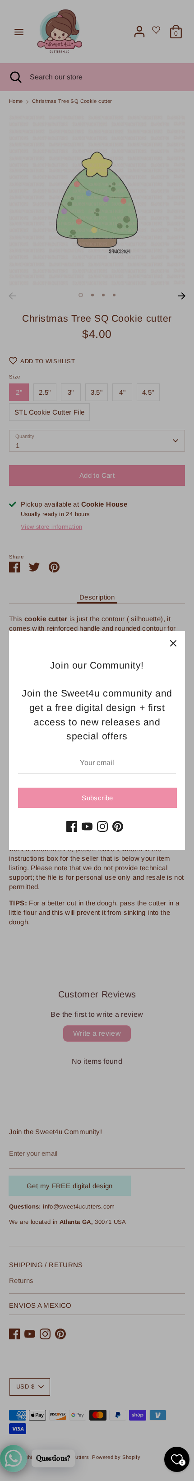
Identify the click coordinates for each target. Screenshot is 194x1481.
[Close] (173, 643)
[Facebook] (71, 826)
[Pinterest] (117, 826)
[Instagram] (102, 826)
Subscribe (97, 798)
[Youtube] (87, 826)
